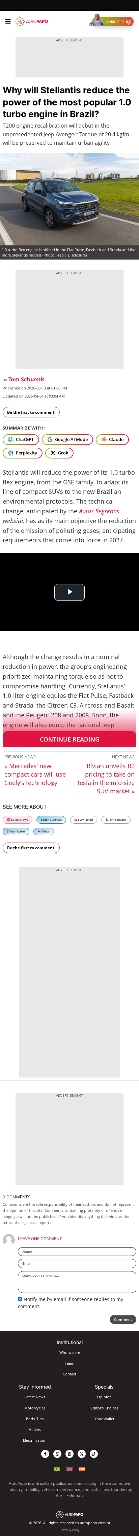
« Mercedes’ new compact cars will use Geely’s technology (35, 774)
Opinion (104, 1396)
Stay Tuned (85, 819)
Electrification (35, 1440)
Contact (69, 1373)
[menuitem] (56, 1469)
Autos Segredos (99, 511)
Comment (123, 1319)
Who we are (69, 1352)
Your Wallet (17, 831)
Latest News (19, 819)
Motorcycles (34, 1407)
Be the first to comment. (31, 412)
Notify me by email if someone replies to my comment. (70, 1302)
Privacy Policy (70, 1530)
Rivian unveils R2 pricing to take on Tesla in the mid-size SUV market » (106, 778)
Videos (45, 831)
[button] (113, 21)
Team (69, 1363)
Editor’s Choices (51, 819)
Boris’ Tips (35, 1418)
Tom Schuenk (26, 379)
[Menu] (7, 22)
